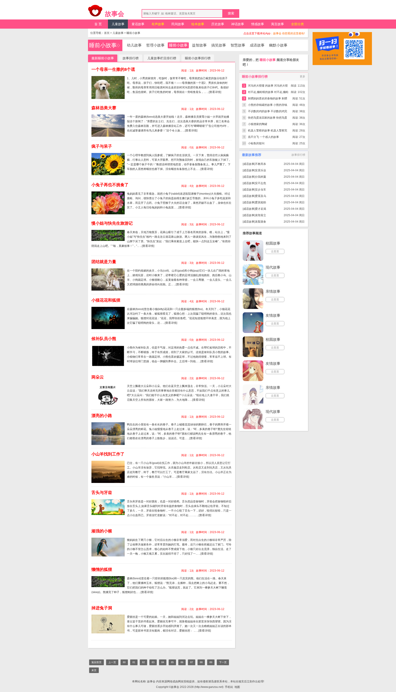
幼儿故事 (134, 45)
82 (143, 662)
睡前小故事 (133, 33)
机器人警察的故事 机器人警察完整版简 (267, 131)
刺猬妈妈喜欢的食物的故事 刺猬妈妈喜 (267, 99)
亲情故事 (273, 291)
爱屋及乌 (260, 196)
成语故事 (257, 45)
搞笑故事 (218, 45)
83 (153, 662)
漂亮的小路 (101, 415)
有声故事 (157, 24)
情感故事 (257, 24)
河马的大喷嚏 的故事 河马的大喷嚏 (268, 86)
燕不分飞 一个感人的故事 (263, 137)
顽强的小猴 (101, 531)
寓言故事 (277, 24)
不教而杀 (260, 164)
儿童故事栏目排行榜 (161, 58)
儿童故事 (118, 24)
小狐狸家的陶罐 (257, 124)
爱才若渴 (260, 208)
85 (172, 662)
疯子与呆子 (101, 146)
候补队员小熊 (103, 338)
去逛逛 (275, 251)
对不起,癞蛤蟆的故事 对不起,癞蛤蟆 (268, 92)
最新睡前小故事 (102, 58)
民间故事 (177, 24)
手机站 (229, 687)
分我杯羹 (260, 176)
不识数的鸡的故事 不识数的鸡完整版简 (267, 112)
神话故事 (237, 24)
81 (133, 662)
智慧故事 (238, 45)
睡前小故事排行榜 (198, 58)
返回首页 (96, 662)
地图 (237, 687)
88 (201, 662)
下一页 (223, 662)
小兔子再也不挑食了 (110, 185)
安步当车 (260, 189)
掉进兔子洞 (101, 608)
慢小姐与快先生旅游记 (112, 223)
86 (182, 662)
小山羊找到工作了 (107, 454)
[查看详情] (215, 92)
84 (162, 662)
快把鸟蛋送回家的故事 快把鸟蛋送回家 (267, 118)
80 (124, 662)
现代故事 (273, 267)
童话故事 (138, 24)
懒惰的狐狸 (101, 569)
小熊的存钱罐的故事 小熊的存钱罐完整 (267, 105)
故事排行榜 (131, 58)
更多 (302, 76)
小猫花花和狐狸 (105, 300)
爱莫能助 (260, 202)
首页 (107, 33)
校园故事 (273, 243)
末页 (93, 670)
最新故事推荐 (251, 155)
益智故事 (199, 45)
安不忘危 (260, 183)
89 (210, 662)
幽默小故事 (278, 45)
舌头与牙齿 (101, 492)
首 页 (98, 24)
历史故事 (217, 24)
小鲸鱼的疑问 (256, 143)
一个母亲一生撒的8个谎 (113, 69)
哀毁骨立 (260, 215)
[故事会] (95, 12)
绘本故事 (197, 24)
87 (191, 662)
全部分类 (297, 24)
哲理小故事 (155, 45)
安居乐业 (260, 170)
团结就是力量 (103, 261)
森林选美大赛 (103, 108)
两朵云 (97, 377)
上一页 (112, 662)
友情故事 (273, 315)
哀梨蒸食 (260, 221)
